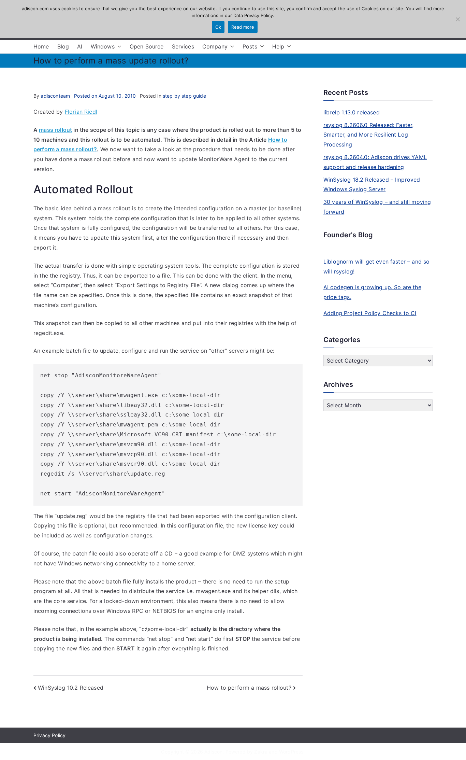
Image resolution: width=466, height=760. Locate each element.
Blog (63, 46)
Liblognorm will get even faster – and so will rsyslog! (376, 266)
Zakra (260, 752)
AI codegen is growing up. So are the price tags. (372, 292)
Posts (250, 46)
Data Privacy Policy (253, 15)
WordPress (291, 752)
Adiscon (213, 752)
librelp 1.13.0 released (351, 112)
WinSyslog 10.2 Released (70, 687)
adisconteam (55, 96)
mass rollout (55, 129)
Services (183, 46)
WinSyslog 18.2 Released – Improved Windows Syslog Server (371, 184)
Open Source (147, 46)
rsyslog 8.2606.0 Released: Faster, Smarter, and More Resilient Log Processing (368, 135)
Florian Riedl (81, 111)
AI (79, 46)
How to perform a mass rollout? (249, 687)
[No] (457, 19)
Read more (242, 27)
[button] (118, 47)
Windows (103, 46)
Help (278, 46)
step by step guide (184, 96)
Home (41, 46)
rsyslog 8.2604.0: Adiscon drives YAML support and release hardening (375, 162)
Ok (218, 27)
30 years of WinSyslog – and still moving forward (377, 206)
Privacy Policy (49, 735)
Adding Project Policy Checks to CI (369, 313)
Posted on (105, 96)
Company (215, 46)
